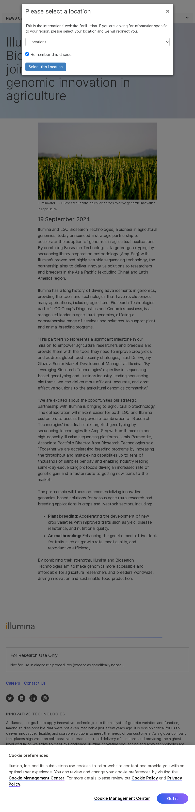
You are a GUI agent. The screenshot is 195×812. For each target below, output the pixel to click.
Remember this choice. (51, 54)
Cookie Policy (145, 777)
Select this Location (46, 67)
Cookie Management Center (36, 777)
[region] (97, 778)
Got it (172, 798)
